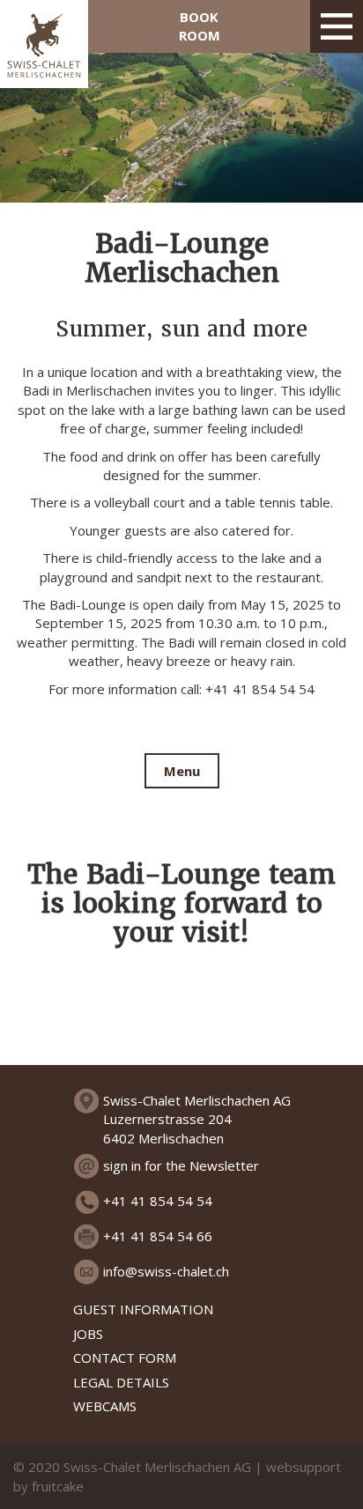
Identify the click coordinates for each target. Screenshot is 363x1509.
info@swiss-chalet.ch (166, 1271)
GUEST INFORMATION (143, 1309)
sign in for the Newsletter (181, 1165)
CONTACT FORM (124, 1357)
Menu (182, 771)
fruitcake (58, 1486)
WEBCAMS (105, 1406)
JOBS (88, 1334)
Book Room (199, 26)
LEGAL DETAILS (121, 1382)
